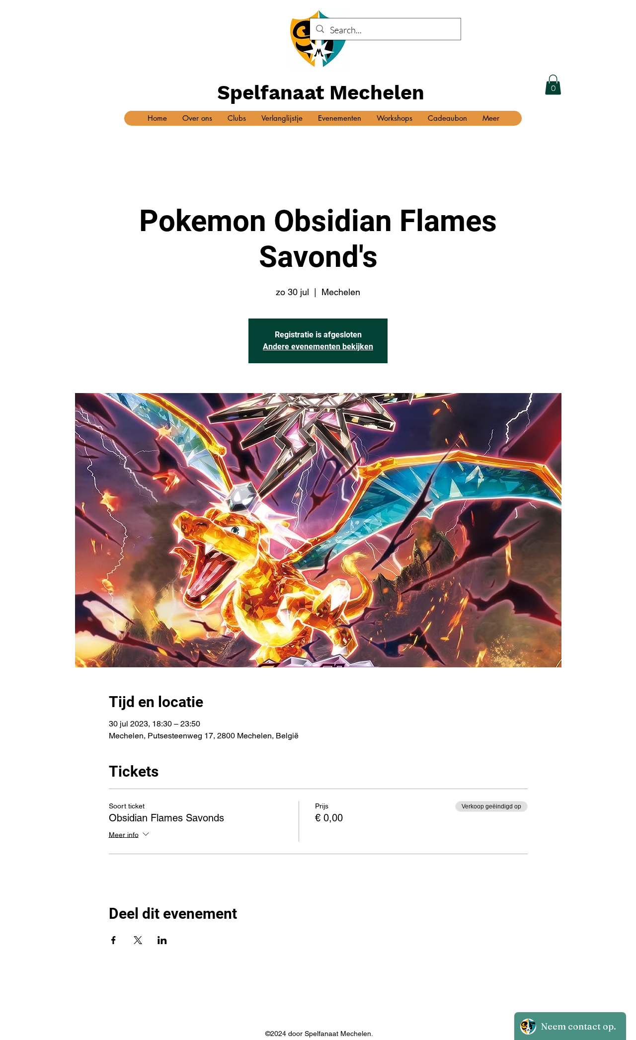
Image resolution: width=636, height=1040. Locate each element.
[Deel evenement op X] (138, 940)
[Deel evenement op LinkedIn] (162, 940)
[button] (553, 85)
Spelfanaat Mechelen (320, 92)
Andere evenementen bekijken (318, 346)
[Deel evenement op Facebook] (113, 940)
